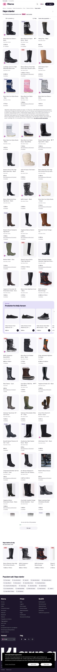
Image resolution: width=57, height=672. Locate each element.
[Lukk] (52, 654)
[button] (42, 4)
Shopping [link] (9, 8)
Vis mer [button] (29, 528)
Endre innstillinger (10, 664)
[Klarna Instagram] (32, 639)
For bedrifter (11, 1)
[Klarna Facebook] (21, 639)
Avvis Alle (33, 664)
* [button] (27, 74)
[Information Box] (13, 18)
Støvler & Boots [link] (29, 8)
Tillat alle (46, 664)
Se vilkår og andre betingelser (41, 118)
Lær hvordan (29, 14)
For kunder (5, 1)
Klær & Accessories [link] (17, 8)
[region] (28, 660)
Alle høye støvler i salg (8, 544)
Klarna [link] (4, 8)
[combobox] (44, 18)
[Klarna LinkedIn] (25, 639)
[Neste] (51, 320)
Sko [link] (24, 8)
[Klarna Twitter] (29, 639)
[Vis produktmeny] (52, 11)
